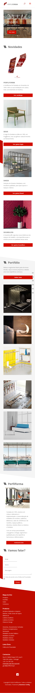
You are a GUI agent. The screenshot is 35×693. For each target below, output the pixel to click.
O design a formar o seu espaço (16, 18)
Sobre (4, 602)
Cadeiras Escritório (8, 620)
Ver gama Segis (18, 144)
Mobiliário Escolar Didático (10, 633)
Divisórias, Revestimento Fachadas (13, 627)
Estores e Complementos (10, 629)
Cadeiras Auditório (8, 618)
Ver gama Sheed (18, 193)
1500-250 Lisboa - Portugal (10, 659)
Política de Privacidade (9, 647)
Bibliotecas (6, 615)
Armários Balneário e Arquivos (11, 611)
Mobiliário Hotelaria (8, 640)
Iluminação (6, 631)
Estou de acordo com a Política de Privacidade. (18, 577)
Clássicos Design (7, 622)
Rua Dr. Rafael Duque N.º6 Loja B (12, 657)
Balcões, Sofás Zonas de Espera (12, 613)
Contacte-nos (19, 542)
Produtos (5, 597)
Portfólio (5, 600)
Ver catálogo (18, 95)
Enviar (18, 582)
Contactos (6, 604)
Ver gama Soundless (18, 245)
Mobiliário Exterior (8, 638)
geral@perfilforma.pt (9, 666)
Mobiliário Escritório (8, 635)
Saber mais (18, 277)
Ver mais (12, 32)
